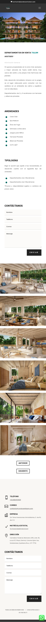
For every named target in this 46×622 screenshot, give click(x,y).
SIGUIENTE (23, 471)
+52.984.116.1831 (15, 500)
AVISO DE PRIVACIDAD (33, 610)
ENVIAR (34, 252)
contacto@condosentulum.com (21, 508)
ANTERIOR (23, 463)
